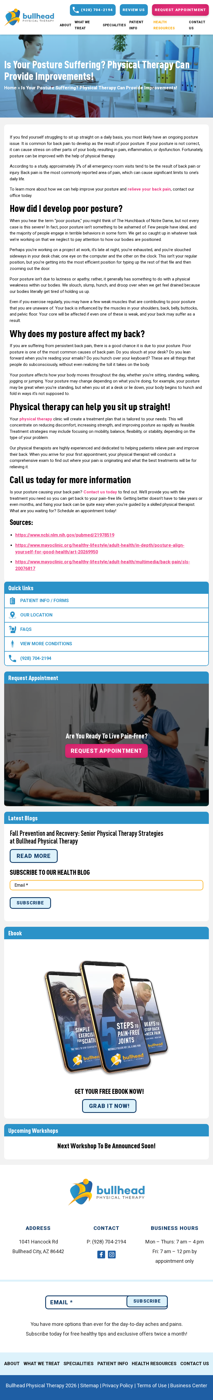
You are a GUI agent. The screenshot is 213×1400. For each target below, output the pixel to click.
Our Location (36, 615)
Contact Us (197, 25)
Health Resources (164, 25)
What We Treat (82, 25)
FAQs (26, 629)
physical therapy (35, 419)
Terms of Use (152, 1385)
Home (10, 87)
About (65, 25)
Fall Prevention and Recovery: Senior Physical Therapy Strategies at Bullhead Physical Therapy (86, 837)
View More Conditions (46, 643)
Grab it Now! (109, 1106)
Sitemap (89, 1385)
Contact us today (100, 492)
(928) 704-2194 (35, 658)
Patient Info (136, 25)
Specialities (114, 25)
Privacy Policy (117, 1385)
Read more (34, 856)
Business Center (188, 1385)
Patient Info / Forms (44, 600)
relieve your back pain (149, 189)
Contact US (194, 1363)
